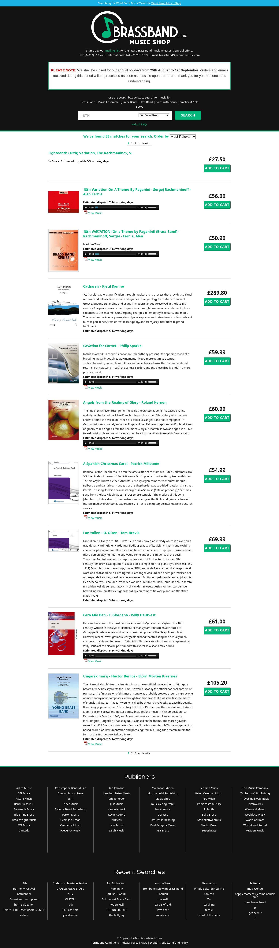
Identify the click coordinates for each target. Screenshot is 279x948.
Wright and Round (255, 825)
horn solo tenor (24, 904)
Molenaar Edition (163, 788)
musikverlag (255, 888)
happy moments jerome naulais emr (255, 895)
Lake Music (117, 825)
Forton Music (70, 814)
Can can (209, 894)
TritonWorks (255, 804)
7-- (209, 899)
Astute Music (24, 798)
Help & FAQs (139, 124)
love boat (163, 910)
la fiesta (255, 883)
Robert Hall (117, 904)
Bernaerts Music (24, 809)
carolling (209, 904)
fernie (209, 910)
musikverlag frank (162, 804)
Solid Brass (209, 814)
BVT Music (24, 825)
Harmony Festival (24, 888)
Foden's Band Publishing (70, 809)
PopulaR (163, 894)
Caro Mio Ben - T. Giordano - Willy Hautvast (119, 615)
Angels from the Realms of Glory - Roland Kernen (125, 402)
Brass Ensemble (108, 102)
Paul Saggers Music (162, 825)
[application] (121, 207)
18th (24, 883)
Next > (146, 143)
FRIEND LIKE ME (116, 910)
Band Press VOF (24, 804)
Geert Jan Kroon (70, 820)
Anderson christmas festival (70, 883)
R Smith (209, 809)
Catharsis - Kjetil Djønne (103, 286)
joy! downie (70, 915)
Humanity (116, 888)
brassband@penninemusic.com (179, 55)
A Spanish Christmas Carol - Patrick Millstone (121, 463)
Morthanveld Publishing (162, 793)
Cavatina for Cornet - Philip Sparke (112, 345)
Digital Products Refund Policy (169, 942)
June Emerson (116, 798)
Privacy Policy (129, 942)
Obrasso (163, 814)
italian (24, 915)
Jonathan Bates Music (116, 793)
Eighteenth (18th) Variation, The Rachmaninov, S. (90, 153)
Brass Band (88, 102)
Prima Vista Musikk (209, 804)
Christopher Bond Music (70, 788)
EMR (70, 798)
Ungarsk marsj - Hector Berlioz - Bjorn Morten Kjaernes (130, 676)
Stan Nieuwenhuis (209, 820)
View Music (95, 213)
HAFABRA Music (70, 830)
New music (209, 883)
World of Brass (255, 820)
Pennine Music (209, 788)
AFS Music (24, 793)
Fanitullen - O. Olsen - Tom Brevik (111, 532)
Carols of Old (162, 904)
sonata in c (163, 915)
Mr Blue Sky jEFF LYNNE (209, 888)
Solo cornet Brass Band (116, 899)
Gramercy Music (70, 825)
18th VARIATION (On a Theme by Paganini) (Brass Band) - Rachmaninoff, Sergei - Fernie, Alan (131, 233)
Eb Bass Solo (70, 910)
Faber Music (70, 804)
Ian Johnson (116, 788)
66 (255, 907)
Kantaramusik (116, 809)
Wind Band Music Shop (166, 3)
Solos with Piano (166, 102)
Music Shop (162, 798)
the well (163, 899)
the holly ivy (116, 915)
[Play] (85, 207)
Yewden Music (255, 830)
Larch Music (116, 830)
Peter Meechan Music (209, 793)
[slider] (153, 207)
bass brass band (255, 902)
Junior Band (129, 102)
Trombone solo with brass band (163, 888)
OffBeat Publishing (163, 820)
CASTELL (70, 899)
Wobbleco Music (255, 814)
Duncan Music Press (70, 793)
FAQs (144, 942)
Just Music (116, 804)
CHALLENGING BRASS (70, 888)
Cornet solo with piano (24, 899)
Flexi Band (146, 102)
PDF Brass (163, 830)
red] (70, 904)
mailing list (112, 50)
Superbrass (209, 830)
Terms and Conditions (105, 942)
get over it (255, 913)
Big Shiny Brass (24, 814)
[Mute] (145, 207)
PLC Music (209, 798)
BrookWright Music (24, 820)
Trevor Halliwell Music (255, 798)
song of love (162, 883)
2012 (70, 894)
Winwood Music (255, 809)
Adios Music (24, 788)
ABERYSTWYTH (116, 894)
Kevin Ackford (116, 814)
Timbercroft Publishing (255, 793)
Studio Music (209, 825)
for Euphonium (116, 883)
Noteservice (162, 809)
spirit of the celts (209, 915)
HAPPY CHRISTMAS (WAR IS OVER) (24, 910)
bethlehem (24, 894)
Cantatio (24, 830)
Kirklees (117, 820)
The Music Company (255, 788)
